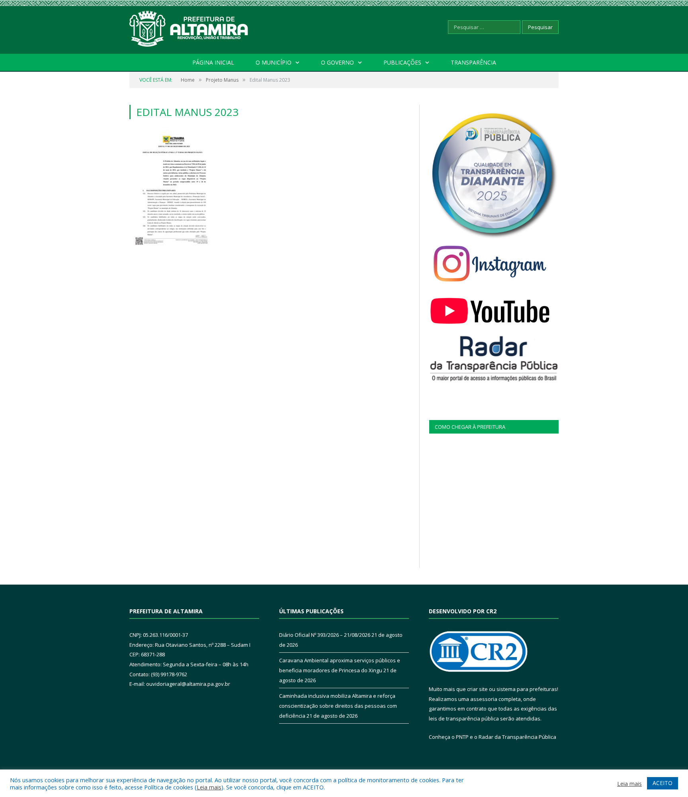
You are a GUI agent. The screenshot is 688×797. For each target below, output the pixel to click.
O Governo (337, 62)
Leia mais (209, 787)
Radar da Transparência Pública (517, 736)
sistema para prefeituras (526, 689)
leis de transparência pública (464, 718)
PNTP (462, 736)
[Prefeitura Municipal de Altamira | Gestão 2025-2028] (189, 27)
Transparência (473, 62)
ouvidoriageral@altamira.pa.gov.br (188, 683)
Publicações (402, 62)
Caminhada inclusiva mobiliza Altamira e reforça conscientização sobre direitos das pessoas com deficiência (338, 705)
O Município (273, 62)
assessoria (483, 699)
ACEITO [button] (662, 783)
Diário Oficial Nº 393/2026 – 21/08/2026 (324, 634)
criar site (477, 689)
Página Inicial (213, 62)
